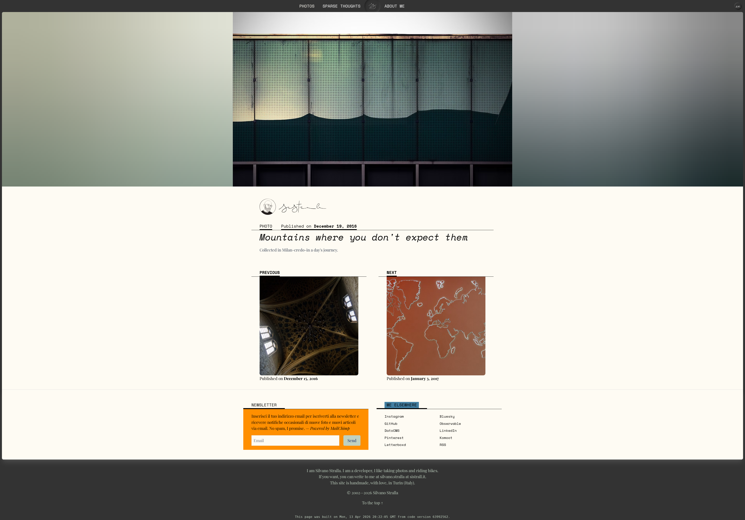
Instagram (394, 416)
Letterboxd (395, 444)
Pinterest (394, 437)
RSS (443, 444)
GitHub (391, 423)
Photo (266, 226)
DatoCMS (392, 430)
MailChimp (340, 428)
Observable (450, 423)
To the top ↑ (372, 502)
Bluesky (447, 416)
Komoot (446, 437)
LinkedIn (448, 430)
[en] (738, 6)
